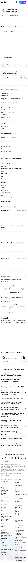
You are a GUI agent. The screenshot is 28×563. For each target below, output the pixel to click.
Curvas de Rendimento (6, 516)
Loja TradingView (18, 518)
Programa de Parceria (19, 558)
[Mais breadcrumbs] (8, 6)
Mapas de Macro (5, 519)
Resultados (3, 507)
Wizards (3, 551)
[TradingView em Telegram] (19, 458)
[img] (17, 15)
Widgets (16, 544)
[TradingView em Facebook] (6, 458)
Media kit (17, 514)
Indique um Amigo (5, 533)
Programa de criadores (6, 535)
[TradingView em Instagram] (12, 458)
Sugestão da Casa (5, 545)
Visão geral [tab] (4, 26)
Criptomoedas (4, 490)
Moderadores (4, 538)
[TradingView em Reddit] (25, 458)
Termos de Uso (18, 527)
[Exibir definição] (11, 93)
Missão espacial (18, 508)
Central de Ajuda (18, 511)
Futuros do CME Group (20, 500)
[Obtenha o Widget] (25, 276)
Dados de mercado (19, 485)
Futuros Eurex (18, 501)
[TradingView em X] (2, 458)
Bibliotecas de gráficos (20, 545)
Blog (16, 510)
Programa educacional (20, 560)
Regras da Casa (4, 536)
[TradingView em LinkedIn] (15, 458)
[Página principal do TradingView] (5, 2)
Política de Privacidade (20, 530)
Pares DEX (3, 493)
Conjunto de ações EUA (20, 503)
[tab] (19, 210)
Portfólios (3, 514)
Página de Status (18, 540)
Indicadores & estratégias (7, 549)
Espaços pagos (4, 554)
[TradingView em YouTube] (9, 458)
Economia (3, 506)
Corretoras (17, 492)
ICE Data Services (16, 464)
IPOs (2, 510)
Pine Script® (4, 520)
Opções (3, 517)
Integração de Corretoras (20, 557)
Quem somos (17, 507)
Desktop (3, 526)
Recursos (17, 482)
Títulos (2, 488)
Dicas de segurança (19, 536)
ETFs (2, 487)
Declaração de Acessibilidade (18, 534)
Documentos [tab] (18, 26)
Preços (16, 484)
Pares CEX (3, 491)
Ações (2, 485)
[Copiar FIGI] (11, 201)
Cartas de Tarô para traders (19, 521)
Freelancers (4, 552)
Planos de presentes (19, 487)
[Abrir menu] (2, 2)
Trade (2, 542)
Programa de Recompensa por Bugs (20, 538)
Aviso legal (17, 528)
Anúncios (17, 555)
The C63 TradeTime (19, 523)
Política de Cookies (19, 531)
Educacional (4, 543)
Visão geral (17, 491)
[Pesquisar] (16, 2)
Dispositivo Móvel (5, 525)
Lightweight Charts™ (19, 547)
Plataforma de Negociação (20, 550)
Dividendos (3, 509)
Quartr (20, 473)
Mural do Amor (4, 532)
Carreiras (17, 513)
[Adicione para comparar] (15, 78)
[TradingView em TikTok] (22, 458)
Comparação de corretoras (21, 494)
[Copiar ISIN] (11, 197)
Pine (2, 494)
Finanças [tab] (11, 26)
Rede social (3, 530)
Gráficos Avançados (19, 548)
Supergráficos (4, 481)
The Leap (17, 495)
